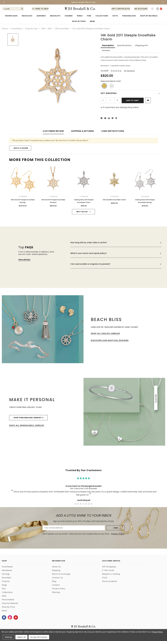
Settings (8, 637)
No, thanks (107, 333)
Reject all (21, 637)
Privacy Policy (157, 632)
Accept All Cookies (38, 637)
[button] (135, 295)
